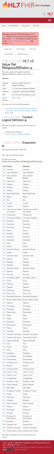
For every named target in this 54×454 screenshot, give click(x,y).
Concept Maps (8, 54)
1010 (4, 200)
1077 (4, 413)
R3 (12, 43)
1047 (4, 318)
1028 (4, 259)
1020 (4, 234)
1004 (4, 181)
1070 (4, 391)
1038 (4, 290)
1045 (4, 312)
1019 (4, 230)
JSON (19, 98)
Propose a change (20, 449)
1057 (4, 350)
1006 (4, 187)
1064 (4, 372)
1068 (4, 385)
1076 (4, 410)
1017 (4, 224)
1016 (4, 221)
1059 (4, 356)
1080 (4, 424)
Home (4, 26)
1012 (4, 206)
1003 (4, 176)
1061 (4, 362)
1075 (4, 406)
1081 (4, 428)
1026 (4, 252)
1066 (4, 378)
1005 (4, 184)
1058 (4, 353)
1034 (4, 278)
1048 (4, 322)
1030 (4, 265)
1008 (4, 194)
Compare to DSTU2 (43, 447)
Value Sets (36, 26)
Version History (19, 447)
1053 (4, 337)
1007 (4, 190)
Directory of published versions (17, 41)
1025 (4, 249)
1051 (4, 331)
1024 (4, 246)
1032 (4, 271)
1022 (4, 240)
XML (14, 98)
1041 (4, 300)
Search (9, 447)
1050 (4, 328)
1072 (4, 397)
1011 (4, 203)
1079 (4, 421)
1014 (4, 215)
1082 (4, 431)
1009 (4, 197)
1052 (4, 334)
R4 (10, 43)
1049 (4, 325)
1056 (4, 347)
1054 (4, 341)
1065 (4, 375)
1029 (4, 262)
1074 (4, 403)
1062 (4, 366)
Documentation (13, 26)
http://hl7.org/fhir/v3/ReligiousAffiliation (18, 134)
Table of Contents (30, 447)
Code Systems (20, 49)
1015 (4, 218)
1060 (4, 359)
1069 (4, 388)
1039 (4, 293)
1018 (4, 227)
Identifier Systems (23, 54)
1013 (4, 209)
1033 (4, 274)
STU (4, 36)
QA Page (23, 445)
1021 (4, 237)
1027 (4, 256)
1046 (4, 315)
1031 (4, 268)
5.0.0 (13, 39)
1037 (4, 287)
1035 (4, 281)
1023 (4, 243)
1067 (4, 381)
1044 (4, 309)
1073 (4, 400)
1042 (4, 303)
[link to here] (31, 67)
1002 (4, 172)
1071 (4, 394)
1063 (4, 369)
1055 (4, 344)
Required (9, 113)
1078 (4, 416)
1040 (4, 296)
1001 (4, 169)
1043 (4, 306)
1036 (4, 284)
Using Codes (25, 26)
